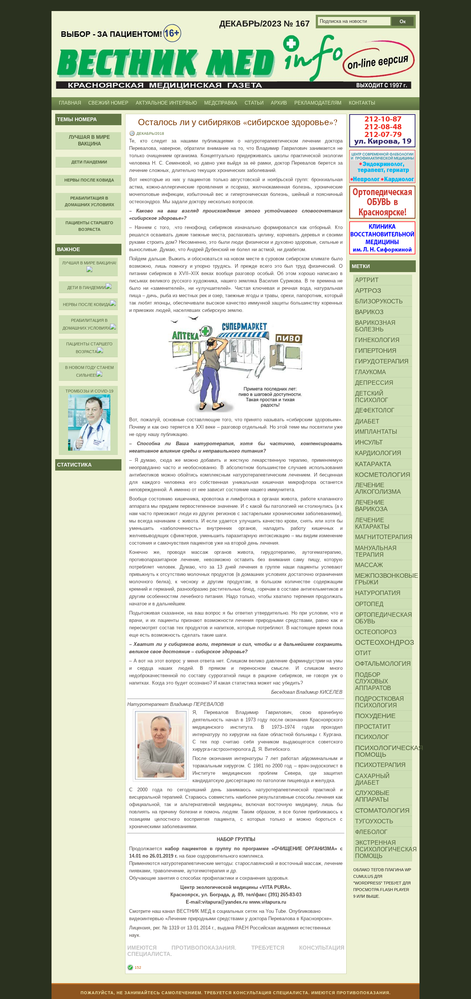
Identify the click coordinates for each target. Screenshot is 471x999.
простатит (373, 726)
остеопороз (376, 632)
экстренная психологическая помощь (383, 849)
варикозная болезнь (375, 326)
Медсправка (220, 103)
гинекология (377, 340)
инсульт (369, 442)
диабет (367, 421)
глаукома (370, 372)
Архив (279, 103)
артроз (368, 290)
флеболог (371, 832)
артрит (367, 280)
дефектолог (374, 410)
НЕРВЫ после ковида (86, 304)
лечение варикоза (371, 506)
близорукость (379, 301)
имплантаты (376, 432)
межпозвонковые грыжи (383, 579)
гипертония (375, 350)
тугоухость (374, 821)
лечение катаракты (372, 523)
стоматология (382, 810)
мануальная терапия (376, 551)
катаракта (373, 464)
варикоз (369, 312)
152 (138, 967)
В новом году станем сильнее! (89, 371)
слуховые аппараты (372, 796)
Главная (70, 103)
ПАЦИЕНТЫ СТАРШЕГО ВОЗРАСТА (89, 348)
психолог (372, 737)
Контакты (362, 103)
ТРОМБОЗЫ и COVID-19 (89, 391)
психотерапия (380, 764)
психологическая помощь (383, 751)
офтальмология (383, 663)
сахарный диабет (372, 779)
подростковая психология (379, 701)
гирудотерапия (381, 361)
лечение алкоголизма (378, 488)
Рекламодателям (317, 103)
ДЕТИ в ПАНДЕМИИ (86, 287)
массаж (369, 565)
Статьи (254, 103)
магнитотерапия (383, 537)
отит (363, 653)
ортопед (369, 604)
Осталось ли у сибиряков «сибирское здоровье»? (237, 122)
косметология (382, 474)
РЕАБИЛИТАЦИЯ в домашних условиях (86, 324)
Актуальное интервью (166, 103)
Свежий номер (108, 103)
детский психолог (371, 396)
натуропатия (377, 593)
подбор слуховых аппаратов (373, 681)
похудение (375, 716)
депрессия (374, 382)
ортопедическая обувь (383, 618)
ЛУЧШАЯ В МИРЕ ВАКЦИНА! (89, 263)
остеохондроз (383, 642)
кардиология (378, 453)
